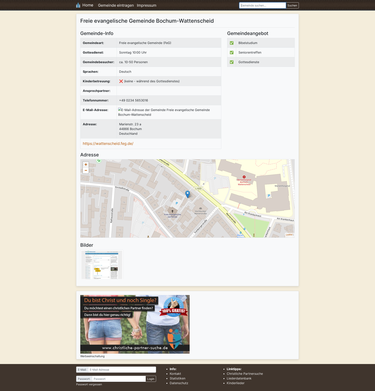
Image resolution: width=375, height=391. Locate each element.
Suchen (292, 5)
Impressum (146, 5)
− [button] (86, 170)
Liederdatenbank (239, 378)
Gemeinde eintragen (116, 5)
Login (150, 378)
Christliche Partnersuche (245, 374)
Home (86, 5)
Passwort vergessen (89, 384)
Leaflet (289, 234)
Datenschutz (179, 383)
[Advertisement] (260, 102)
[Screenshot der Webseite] (101, 266)
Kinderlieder (236, 383)
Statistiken (177, 378)
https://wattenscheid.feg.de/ (108, 143)
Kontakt (175, 374)
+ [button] (86, 164)
